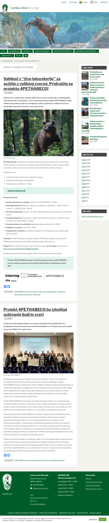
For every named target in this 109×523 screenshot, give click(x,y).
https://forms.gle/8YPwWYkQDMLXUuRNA (21, 249)
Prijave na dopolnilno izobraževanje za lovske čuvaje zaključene (98, 100)
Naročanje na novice (94, 489)
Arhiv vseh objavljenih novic (92, 216)
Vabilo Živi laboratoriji (16, 191)
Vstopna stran (8, 61)
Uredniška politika (67, 513)
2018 (84, 187)
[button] (48, 45)
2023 (84, 170)
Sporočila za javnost (94, 482)
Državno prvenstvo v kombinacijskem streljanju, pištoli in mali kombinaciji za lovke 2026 (93, 126)
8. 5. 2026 (8, 92)
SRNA (95, 2)
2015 (84, 197)
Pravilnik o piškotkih (48, 513)
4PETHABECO (20, 291)
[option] (54, 30)
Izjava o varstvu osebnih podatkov (23, 513)
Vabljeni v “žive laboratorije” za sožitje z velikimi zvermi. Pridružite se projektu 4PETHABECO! (38, 83)
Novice (88, 479)
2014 (84, 201)
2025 (84, 163)
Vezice (63, 2)
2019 (84, 184)
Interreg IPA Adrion (31, 291)
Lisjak (85, 2)
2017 (84, 191)
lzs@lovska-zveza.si (40, 488)
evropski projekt (30, 460)
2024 (84, 167)
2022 (84, 174)
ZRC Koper (37, 294)
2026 (84, 160)
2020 (84, 180)
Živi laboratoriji (51, 291)
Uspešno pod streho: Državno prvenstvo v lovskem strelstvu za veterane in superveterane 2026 (93, 87)
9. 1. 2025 (8, 318)
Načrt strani (95, 513)
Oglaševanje (82, 513)
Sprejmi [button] (102, 519)
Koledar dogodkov (93, 485)
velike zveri (42, 291)
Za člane (73, 2)
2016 (84, 194)
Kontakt (104, 2)
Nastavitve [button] (93, 519)
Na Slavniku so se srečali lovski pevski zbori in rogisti (97, 74)
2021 (84, 177)
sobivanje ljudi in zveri (57, 460)
